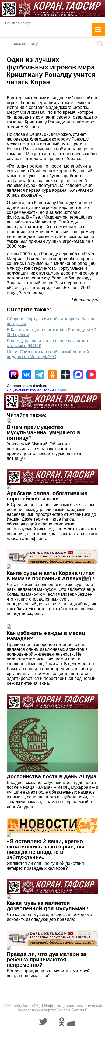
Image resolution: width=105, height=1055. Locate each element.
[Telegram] (39, 374)
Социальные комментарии (37, 390)
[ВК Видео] (91, 374)
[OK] (52, 374)
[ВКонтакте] (27, 374)
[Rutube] (14, 374)
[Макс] (78, 374)
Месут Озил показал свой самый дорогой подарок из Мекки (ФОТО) (48, 354)
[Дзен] (65, 374)
